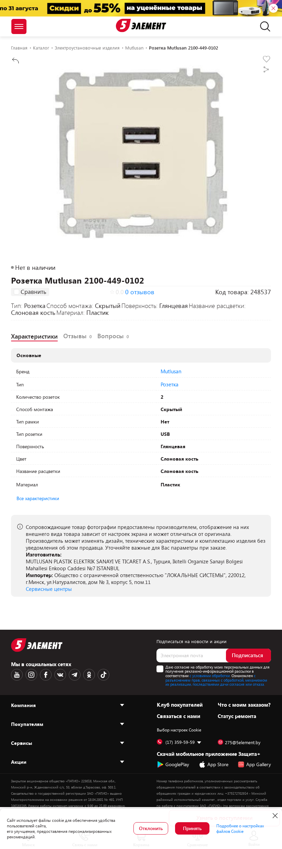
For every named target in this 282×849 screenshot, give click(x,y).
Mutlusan (171, 371)
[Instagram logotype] (31, 675)
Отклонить (151, 828)
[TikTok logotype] (103, 675)
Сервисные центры (49, 588)
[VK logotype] (60, 675)
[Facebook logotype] (46, 675)
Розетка (169, 384)
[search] (263, 26)
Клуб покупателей (180, 705)
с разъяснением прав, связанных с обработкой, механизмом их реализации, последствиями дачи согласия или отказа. (216, 680)
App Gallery (258, 764)
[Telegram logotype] (74, 675)
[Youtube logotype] (17, 675)
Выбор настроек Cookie (179, 729)
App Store (217, 764)
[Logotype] (141, 25)
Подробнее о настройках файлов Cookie (240, 828)
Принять (192, 828)
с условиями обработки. (209, 675)
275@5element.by (242, 742)
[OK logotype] (89, 675)
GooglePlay (177, 764)
